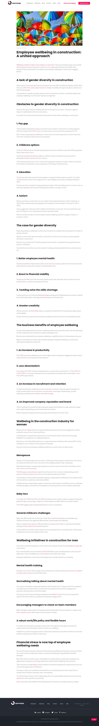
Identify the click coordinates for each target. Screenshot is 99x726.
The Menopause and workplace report (29, 472)
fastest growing (43, 295)
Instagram (47, 712)
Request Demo (84, 3)
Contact (48, 3)
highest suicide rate (75, 546)
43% (25, 150)
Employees (30, 3)
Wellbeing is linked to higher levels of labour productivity (35, 65)
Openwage (33, 665)
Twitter (55, 712)
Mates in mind (57, 594)
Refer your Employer (70, 3)
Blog (43, 3)
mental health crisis (48, 266)
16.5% (19, 180)
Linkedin (38, 712)
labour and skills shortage (44, 393)
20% (59, 164)
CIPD (33, 131)
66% (22, 203)
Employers (37, 3)
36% (42, 499)
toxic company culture (24, 612)
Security (82, 705)
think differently (36, 311)
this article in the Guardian (33, 526)
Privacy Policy (78, 703)
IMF (27, 279)
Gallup (29, 430)
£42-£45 (46, 551)
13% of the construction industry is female (37, 88)
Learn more (20, 682)
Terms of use (85, 703)
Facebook (63, 712)
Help (59, 3)
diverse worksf (23, 264)
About (54, 3)
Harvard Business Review (29, 156)
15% (24, 244)
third (54, 518)
